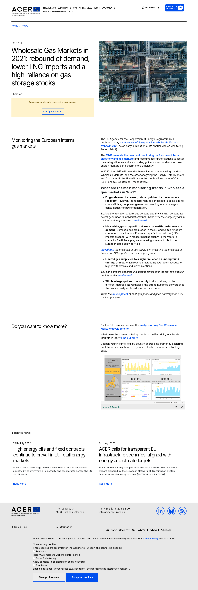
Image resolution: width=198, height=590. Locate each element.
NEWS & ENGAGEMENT (54, 11)
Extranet (150, 7)
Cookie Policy (150, 538)
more (135, 338)
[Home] (26, 11)
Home (14, 25)
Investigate (108, 249)
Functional (41, 565)
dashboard (140, 220)
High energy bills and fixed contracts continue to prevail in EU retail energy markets (49, 454)
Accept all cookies (82, 577)
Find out (126, 338)
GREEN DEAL (85, 8)
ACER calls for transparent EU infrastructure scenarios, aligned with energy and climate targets (135, 454)
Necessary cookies (46, 544)
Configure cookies (53, 111)
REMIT (97, 8)
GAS (75, 8)
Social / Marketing (46, 558)
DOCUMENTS (108, 8)
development (120, 294)
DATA (70, 11)
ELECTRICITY (64, 8)
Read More (19, 483)
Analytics (41, 551)
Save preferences (49, 577)
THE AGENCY (49, 8)
